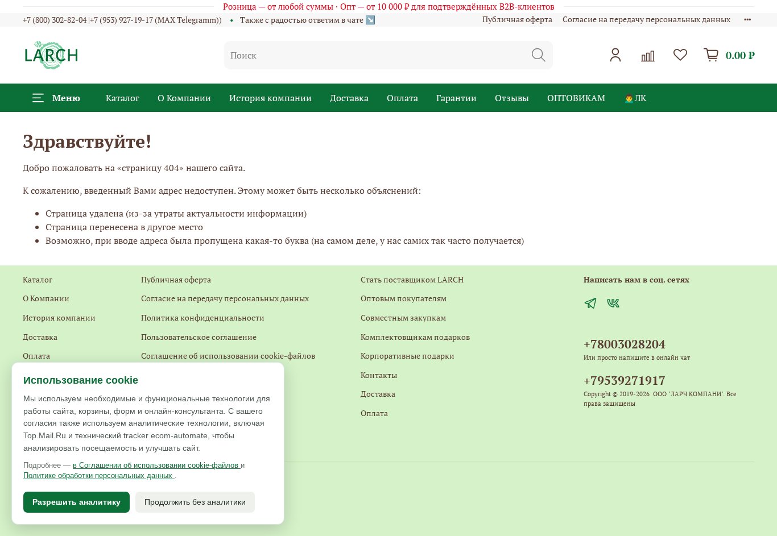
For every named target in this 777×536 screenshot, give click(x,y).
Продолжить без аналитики (195, 501)
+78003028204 (625, 344)
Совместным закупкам (403, 317)
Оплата (402, 98)
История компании (270, 98)
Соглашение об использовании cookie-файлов (228, 355)
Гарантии (456, 98)
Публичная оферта (517, 19)
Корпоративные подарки (407, 355)
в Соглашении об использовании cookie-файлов (157, 465)
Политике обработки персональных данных (99, 475)
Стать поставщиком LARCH (412, 279)
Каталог (122, 98)
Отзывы (512, 98)
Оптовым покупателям (404, 298)
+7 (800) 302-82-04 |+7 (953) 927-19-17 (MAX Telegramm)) (122, 19)
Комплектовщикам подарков (415, 336)
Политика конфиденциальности (202, 317)
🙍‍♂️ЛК (634, 98)
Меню (66, 98)
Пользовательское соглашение (199, 336)
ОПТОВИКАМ (576, 98)
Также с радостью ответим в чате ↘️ (307, 19)
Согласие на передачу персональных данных (646, 19)
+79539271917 (625, 380)
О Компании (184, 98)
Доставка (349, 98)
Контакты (379, 374)
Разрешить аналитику (76, 501)
